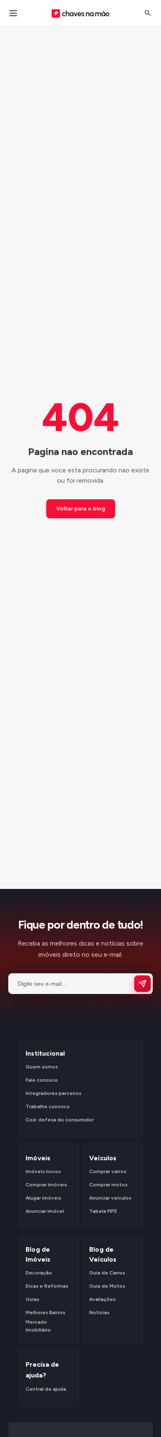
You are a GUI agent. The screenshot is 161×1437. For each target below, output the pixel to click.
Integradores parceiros (53, 1093)
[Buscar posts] (147, 13)
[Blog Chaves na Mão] (80, 13)
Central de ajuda (46, 1388)
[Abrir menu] (13, 13)
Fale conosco (42, 1080)
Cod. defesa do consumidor (60, 1120)
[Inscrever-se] (142, 983)
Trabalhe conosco (48, 1106)
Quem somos (42, 1067)
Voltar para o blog (80, 508)
